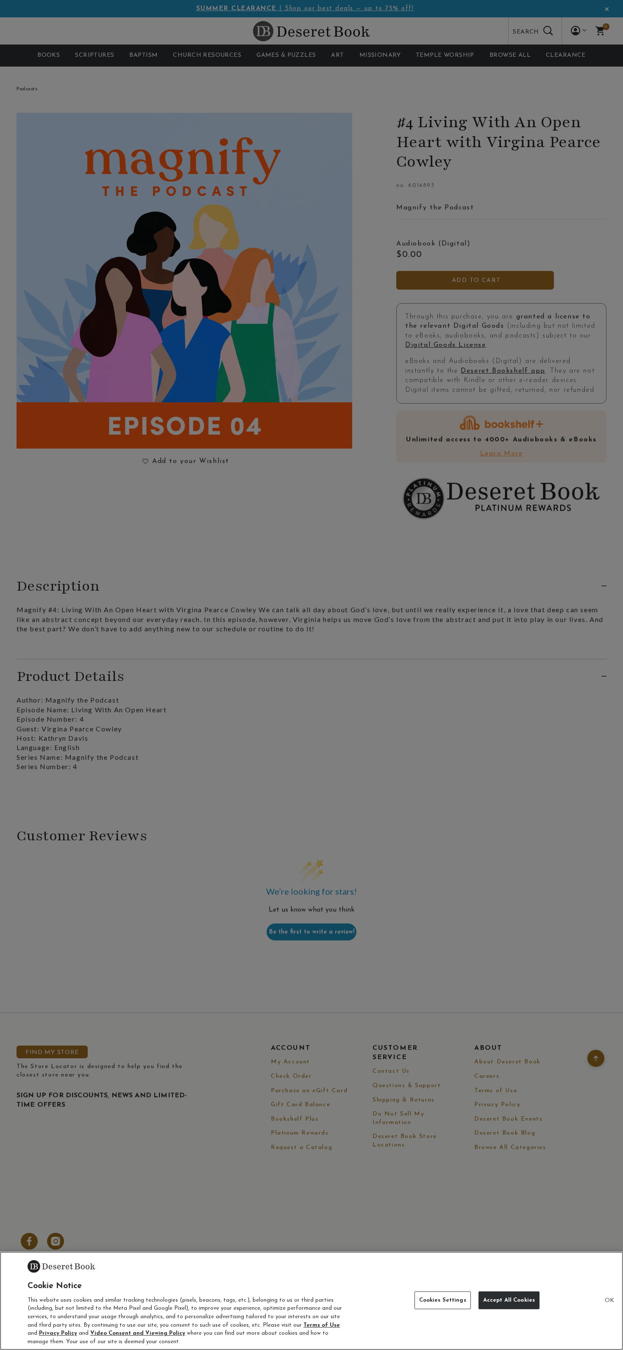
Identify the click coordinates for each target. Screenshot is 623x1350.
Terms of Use (321, 1325)
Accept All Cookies (509, 1300)
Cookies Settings (442, 1300)
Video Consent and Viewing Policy (137, 1333)
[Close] (609, 1300)
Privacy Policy (58, 1333)
